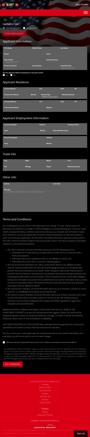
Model (48, 161)
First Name (8, 48)
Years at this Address (11, 95)
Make (27, 161)
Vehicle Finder (45, 387)
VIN (5, 167)
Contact (45, 393)
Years (6, 130)
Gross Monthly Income (60, 130)
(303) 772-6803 (82, 4)
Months (33, 95)
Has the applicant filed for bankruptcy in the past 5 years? (23, 73)
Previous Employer (10, 138)
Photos (45, 412)
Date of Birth (8, 60)
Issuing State (36, 66)
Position (42, 125)
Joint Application (31, 28)
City (40, 89)
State (62, 89)
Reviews (45, 399)
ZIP (76, 89)
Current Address (10, 89)
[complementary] (83, 430)
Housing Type (46, 95)
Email (48, 54)
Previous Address (10, 102)
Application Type (10, 24)
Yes (7, 75)
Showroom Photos (45, 415)
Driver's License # (10, 66)
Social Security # (52, 60)
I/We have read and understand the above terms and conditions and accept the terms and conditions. (41, 342)
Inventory (45, 384)
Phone (6, 54)
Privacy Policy (41, 359)
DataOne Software (39, 430)
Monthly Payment (68, 95)
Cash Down (57, 184)
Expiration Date (65, 66)
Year (5, 161)
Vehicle (6, 184)
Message (7, 190)
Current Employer (10, 125)
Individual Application (13, 28)
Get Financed (45, 390)
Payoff (48, 167)
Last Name (64, 48)
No (14, 75)
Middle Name (37, 48)
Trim (69, 161)
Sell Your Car (45, 396)
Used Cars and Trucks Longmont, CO (45, 381)
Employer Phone (73, 125)
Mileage (28, 167)
